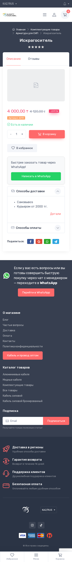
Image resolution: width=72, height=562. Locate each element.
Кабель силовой (12, 395)
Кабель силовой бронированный (22, 401)
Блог (5, 319)
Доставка (9, 330)
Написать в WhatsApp (36, 176)
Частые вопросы (13, 325)
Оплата (7, 335)
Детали (55, 214)
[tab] (33, 58)
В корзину (49, 134)
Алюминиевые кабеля (16, 374)
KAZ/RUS (8, 3)
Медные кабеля (12, 379)
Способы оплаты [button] (28, 228)
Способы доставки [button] (30, 191)
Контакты (9, 341)
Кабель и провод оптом (22, 355)
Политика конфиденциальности (23, 346)
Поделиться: (15, 241)
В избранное (24, 148)
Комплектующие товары (18, 385)
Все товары (10, 390)
